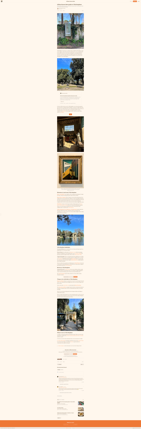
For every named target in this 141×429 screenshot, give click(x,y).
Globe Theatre (77, 263)
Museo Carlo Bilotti (60, 194)
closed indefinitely (68, 265)
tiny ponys (64, 111)
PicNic (72, 341)
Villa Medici (59, 203)
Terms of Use (74, 355)
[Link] (56, 192)
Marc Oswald (60, 386)
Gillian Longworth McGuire (62, 8)
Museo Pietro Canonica (61, 197)
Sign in (139, 1)
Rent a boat (73, 258)
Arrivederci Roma (60, 407)
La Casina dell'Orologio (61, 340)
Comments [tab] (59, 369)
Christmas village (78, 253)
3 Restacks (66, 359)
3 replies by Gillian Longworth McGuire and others (65, 392)
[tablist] (60, 369)
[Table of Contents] (0, 214)
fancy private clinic (78, 254)
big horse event (72, 252)
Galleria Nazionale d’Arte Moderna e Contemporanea (67, 209)
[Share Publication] (132, 1)
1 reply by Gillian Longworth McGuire (64, 384)
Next (81, 364)
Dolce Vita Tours (78, 285)
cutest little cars (66, 285)
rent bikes (62, 112)
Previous (60, 364)
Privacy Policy (76, 356)
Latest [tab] (60, 399)
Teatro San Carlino (62, 287)
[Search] (130, 1)
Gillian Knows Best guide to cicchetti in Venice (65, 412)
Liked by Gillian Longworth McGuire (63, 377)
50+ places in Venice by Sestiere (61, 403)
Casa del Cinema (62, 273)
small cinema (67, 269)
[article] (70, 403)
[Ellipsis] (83, 376)
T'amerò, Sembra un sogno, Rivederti (61, 408)
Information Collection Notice (70, 356)
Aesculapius (60, 258)
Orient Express (71, 207)
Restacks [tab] (62, 369)
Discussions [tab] (62, 399)
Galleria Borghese (61, 345)
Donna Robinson (61, 376)
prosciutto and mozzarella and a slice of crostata (74, 335)
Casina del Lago (80, 340)
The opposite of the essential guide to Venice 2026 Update (66, 402)
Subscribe (135, 1)
